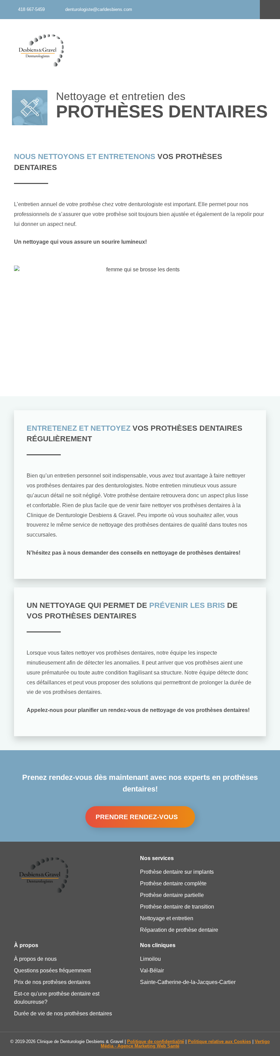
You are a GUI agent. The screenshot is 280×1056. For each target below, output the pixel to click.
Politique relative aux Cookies (219, 1041)
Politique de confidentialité (155, 1041)
